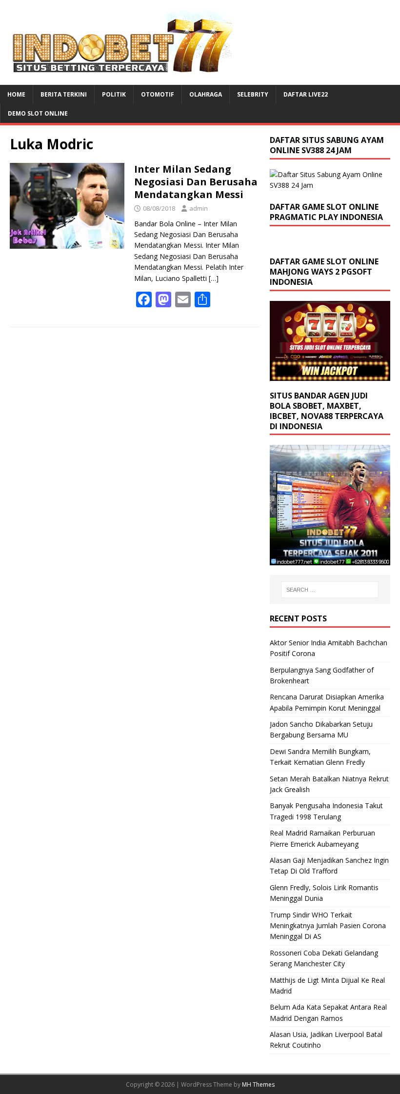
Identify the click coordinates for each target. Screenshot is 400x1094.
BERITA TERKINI (63, 94)
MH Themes (258, 1084)
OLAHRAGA (205, 94)
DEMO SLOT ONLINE (38, 113)
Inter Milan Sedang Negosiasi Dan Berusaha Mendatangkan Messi (196, 181)
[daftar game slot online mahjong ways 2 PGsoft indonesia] (330, 375)
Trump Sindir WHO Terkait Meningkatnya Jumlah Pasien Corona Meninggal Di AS (328, 925)
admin (198, 208)
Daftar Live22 (305, 94)
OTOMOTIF (157, 94)
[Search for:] (330, 589)
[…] (214, 278)
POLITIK (114, 94)
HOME (16, 94)
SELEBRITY (252, 94)
